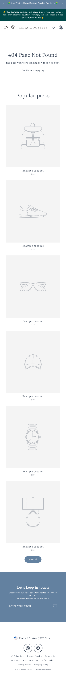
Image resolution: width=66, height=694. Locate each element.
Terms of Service (30, 660)
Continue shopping (33, 70)
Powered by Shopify (43, 669)
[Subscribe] (54, 606)
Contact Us (50, 656)
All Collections (17, 656)
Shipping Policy (41, 664)
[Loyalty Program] (13, 28)
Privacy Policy (24, 664)
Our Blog (15, 660)
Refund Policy (48, 660)
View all (33, 559)
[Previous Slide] (3, 4)
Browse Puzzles (34, 656)
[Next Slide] (62, 4)
